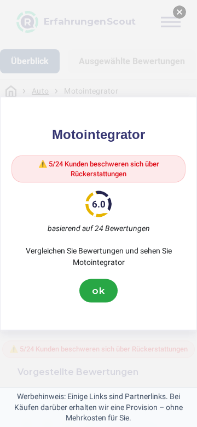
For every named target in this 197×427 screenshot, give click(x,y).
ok (98, 290)
